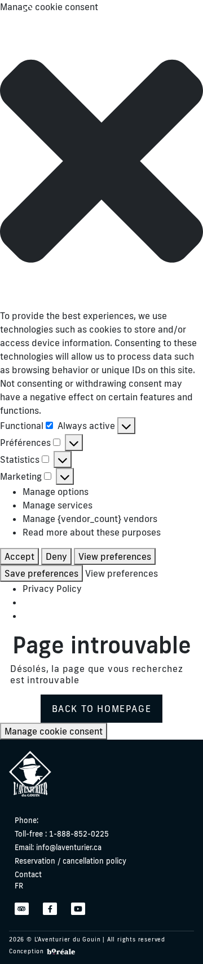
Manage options (56, 491)
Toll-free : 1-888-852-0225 (62, 833)
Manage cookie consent (54, 731)
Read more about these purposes (92, 532)
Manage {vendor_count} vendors (90, 518)
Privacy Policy (52, 588)
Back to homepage (102, 708)
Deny (56, 556)
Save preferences (41, 573)
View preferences (114, 556)
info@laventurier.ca (58, 847)
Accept (19, 556)
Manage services (57, 505)
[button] (101, 161)
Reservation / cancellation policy (70, 860)
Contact (28, 874)
